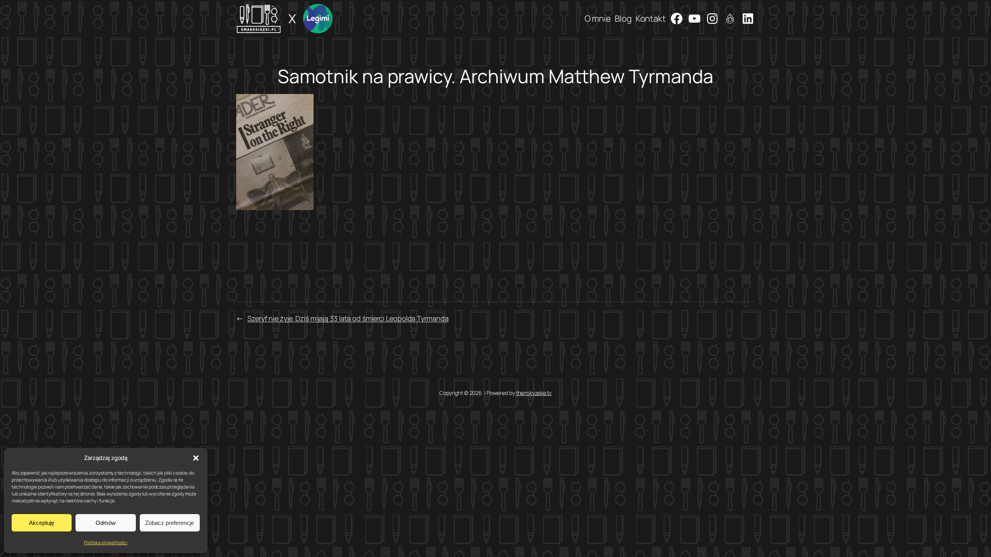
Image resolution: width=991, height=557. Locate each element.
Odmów (106, 522)
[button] (196, 458)
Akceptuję (41, 522)
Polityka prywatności (105, 542)
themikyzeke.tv (534, 392)
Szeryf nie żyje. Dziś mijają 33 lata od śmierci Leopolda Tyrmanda (348, 318)
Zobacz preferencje (169, 522)
